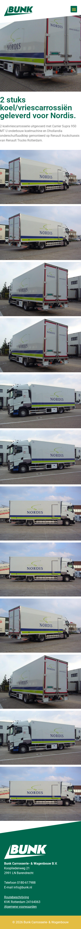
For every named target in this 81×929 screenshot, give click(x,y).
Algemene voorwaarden (20, 907)
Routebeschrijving (16, 897)
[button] (74, 9)
